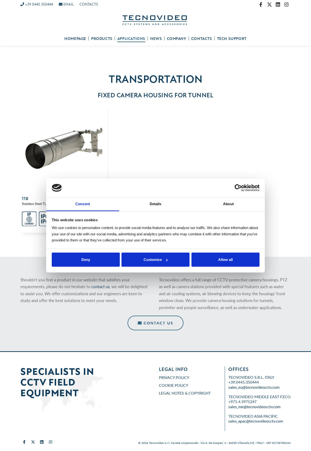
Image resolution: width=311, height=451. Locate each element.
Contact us (157, 323)
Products (101, 38)
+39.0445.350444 (243, 382)
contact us (100, 286)
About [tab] (228, 204)
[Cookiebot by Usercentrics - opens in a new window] (238, 188)
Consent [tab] (82, 204)
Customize (153, 260)
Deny (85, 260)
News (156, 38)
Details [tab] (156, 204)
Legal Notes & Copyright (185, 393)
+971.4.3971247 (242, 401)
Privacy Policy (174, 377)
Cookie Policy (173, 385)
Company (176, 38)
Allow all (225, 260)
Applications (131, 38)
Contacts (201, 38)
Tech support (232, 38)
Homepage (75, 38)
